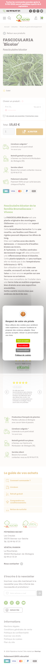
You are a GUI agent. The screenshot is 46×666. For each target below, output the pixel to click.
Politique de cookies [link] (23, 355)
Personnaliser (23, 350)
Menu (4, 18)
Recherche (9, 18)
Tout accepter (23, 341)
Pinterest (37, 11)
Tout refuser (23, 346)
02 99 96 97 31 (13, 11)
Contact (23, 455)
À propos (23, 420)
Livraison (23, 147)
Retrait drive (23, 443)
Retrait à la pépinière (23, 158)
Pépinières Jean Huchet (23, 18)
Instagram (34, 11)
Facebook (30, 11)
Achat (23, 182)
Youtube (41, 11)
